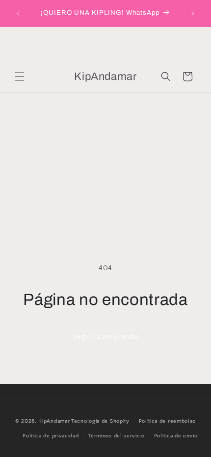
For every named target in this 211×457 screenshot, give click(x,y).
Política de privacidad (51, 436)
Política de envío (176, 436)
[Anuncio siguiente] (193, 13)
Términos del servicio (116, 436)
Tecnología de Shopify (100, 421)
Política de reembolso (167, 421)
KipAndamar (54, 421)
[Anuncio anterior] (18, 13)
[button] (19, 76)
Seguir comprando (106, 336)
